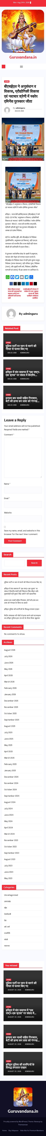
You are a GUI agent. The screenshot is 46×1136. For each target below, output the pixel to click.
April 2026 (8, 676)
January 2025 (10, 771)
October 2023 (10, 847)
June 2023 (8, 872)
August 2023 (9, 859)
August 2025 (9, 726)
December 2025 (11, 701)
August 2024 (9, 802)
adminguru (20, 108)
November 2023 (11, 840)
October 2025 (10, 714)
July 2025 (8, 733)
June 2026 (8, 663)
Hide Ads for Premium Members (32, 1130)
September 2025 (11, 720)
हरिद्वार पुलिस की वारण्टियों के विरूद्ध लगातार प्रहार (21, 609)
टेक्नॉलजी (7, 914)
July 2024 (8, 809)
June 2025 (8, 739)
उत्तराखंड (7, 81)
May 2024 (8, 821)
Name (7, 484)
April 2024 (8, 828)
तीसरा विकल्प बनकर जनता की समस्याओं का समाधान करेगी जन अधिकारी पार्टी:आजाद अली (15, 293)
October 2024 (10, 790)
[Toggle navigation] (21, 66)
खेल (5, 908)
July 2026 (8, 657)
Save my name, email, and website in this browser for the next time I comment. (22, 532)
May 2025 (8, 745)
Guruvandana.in (23, 57)
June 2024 (8, 815)
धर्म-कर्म (7, 927)
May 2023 (8, 878)
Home (4, 1130)
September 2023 (11, 853)
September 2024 (11, 796)
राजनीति (7, 933)
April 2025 (8, 752)
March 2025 (9, 758)
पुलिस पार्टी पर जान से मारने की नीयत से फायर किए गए (21, 347)
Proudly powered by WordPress (15, 1121)
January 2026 (10, 695)
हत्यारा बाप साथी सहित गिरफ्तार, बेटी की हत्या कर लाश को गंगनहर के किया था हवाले (22, 401)
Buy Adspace (13, 1130)
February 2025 (10, 764)
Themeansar (23, 1125)
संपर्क (6, 940)
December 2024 (11, 777)
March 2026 (9, 682)
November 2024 (11, 783)
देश (5, 921)
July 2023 (8, 866)
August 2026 (9, 650)
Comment (9, 435)
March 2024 (9, 834)
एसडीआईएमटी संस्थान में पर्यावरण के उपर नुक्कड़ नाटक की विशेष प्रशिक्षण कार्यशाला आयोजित (30, 293)
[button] (38, 66)
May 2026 (8, 669)
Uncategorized (11, 895)
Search (7, 554)
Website (8, 513)
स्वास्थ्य (7, 946)
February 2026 (10, 688)
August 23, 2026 (15, 990)
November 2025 (11, 707)
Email (7, 498)
